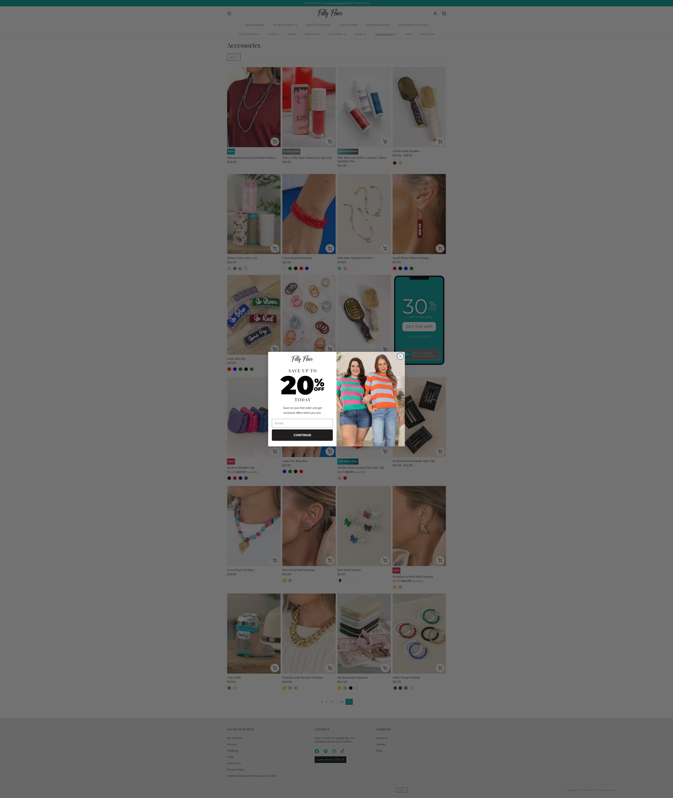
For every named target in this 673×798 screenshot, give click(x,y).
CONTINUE (302, 435)
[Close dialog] (400, 356)
